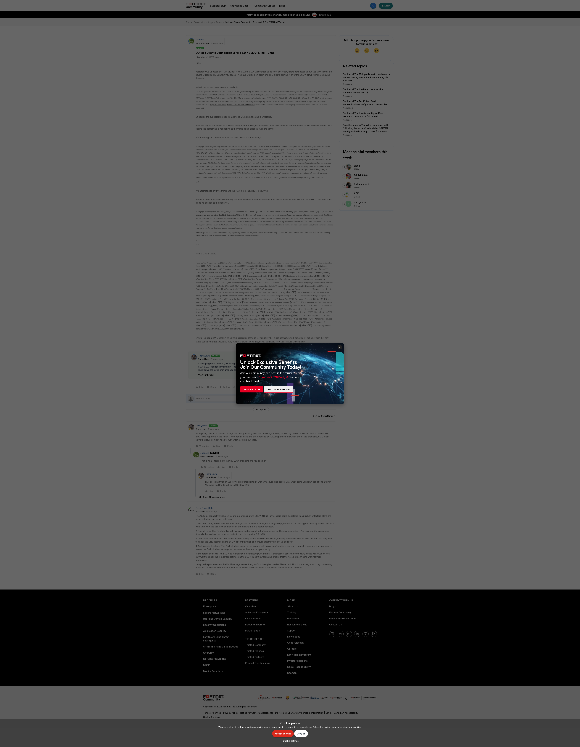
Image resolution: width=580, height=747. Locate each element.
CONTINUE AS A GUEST (278, 389)
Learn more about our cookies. (346, 727)
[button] (290, 741)
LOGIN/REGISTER (252, 389)
